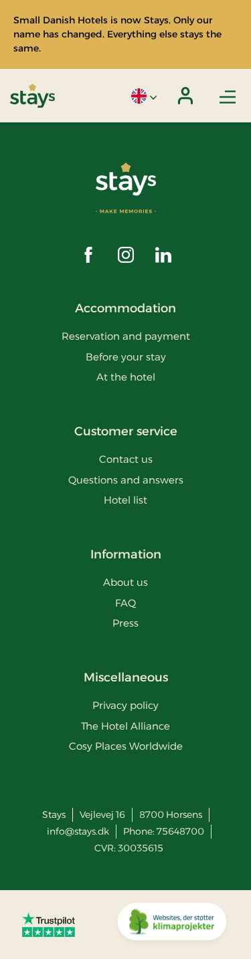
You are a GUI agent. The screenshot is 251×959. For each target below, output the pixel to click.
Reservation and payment (126, 336)
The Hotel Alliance (125, 726)
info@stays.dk (78, 831)
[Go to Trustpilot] (48, 924)
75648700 (180, 831)
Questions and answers (125, 479)
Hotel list (125, 500)
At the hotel (125, 376)
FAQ (125, 603)
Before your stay (126, 356)
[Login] (185, 95)
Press (125, 623)
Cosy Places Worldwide (126, 746)
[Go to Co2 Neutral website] (172, 925)
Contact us (126, 459)
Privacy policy (125, 705)
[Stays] (32, 96)
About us (125, 582)
